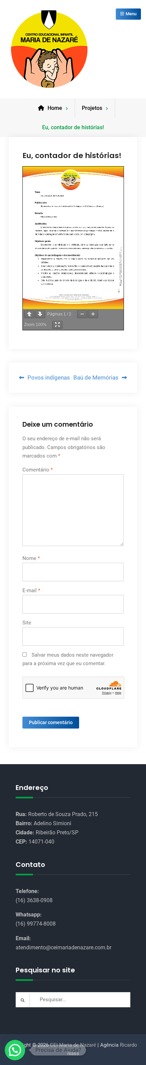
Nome (31, 558)
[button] (15, 1050)
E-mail (31, 590)
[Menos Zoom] (82, 314)
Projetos (92, 108)
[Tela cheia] (57, 325)
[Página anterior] (29, 314)
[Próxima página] (40, 314)
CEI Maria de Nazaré (73, 1045)
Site (26, 623)
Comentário (37, 470)
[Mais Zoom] (93, 314)
